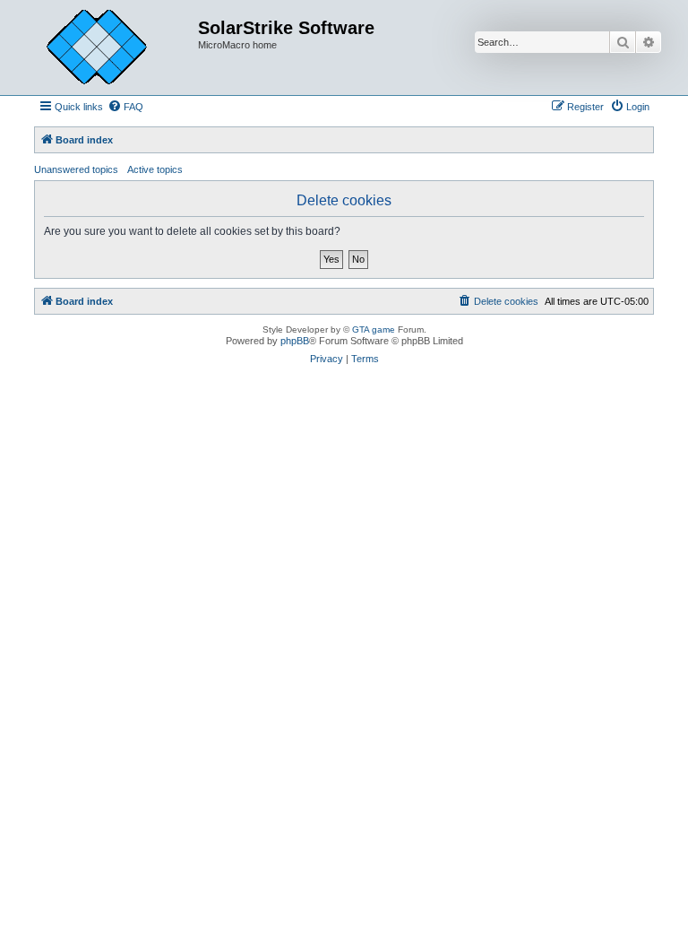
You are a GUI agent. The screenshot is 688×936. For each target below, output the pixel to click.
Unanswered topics (76, 169)
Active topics (155, 169)
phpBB (294, 340)
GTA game (373, 329)
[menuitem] (125, 106)
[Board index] (110, 47)
